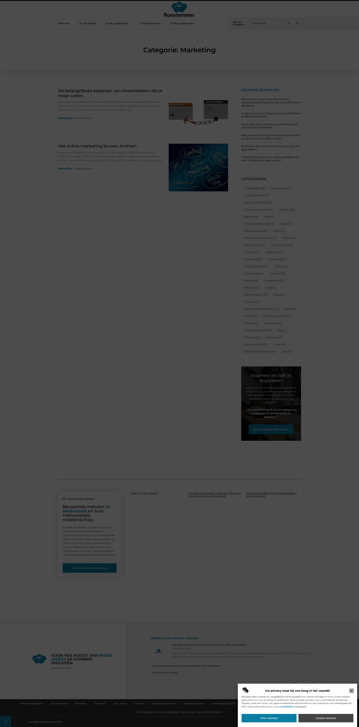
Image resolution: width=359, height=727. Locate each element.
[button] (351, 691)
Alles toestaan (269, 718)
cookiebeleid (286, 706)
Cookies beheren (325, 718)
